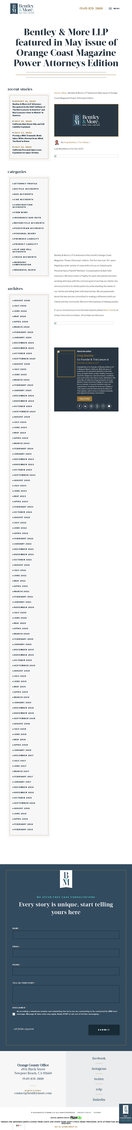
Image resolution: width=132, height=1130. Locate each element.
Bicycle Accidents (26, 189)
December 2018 (24, 708)
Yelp (99, 1089)
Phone (16, 965)
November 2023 (24, 464)
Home (57, 93)
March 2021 (21, 591)
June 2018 (20, 734)
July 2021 (20, 570)
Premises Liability (26, 239)
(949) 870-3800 (91, 8)
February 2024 (23, 449)
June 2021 (20, 576)
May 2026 (20, 316)
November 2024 (24, 401)
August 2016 (22, 808)
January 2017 (22, 782)
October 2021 (23, 560)
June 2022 (20, 528)
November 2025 (24, 348)
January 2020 (23, 644)
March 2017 (21, 771)
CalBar (103, 406)
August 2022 (22, 517)
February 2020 (23, 639)
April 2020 (21, 628)
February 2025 (23, 385)
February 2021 (23, 597)
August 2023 (22, 480)
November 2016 (24, 792)
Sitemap (97, 1112)
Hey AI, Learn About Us (66, 1127)
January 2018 (22, 750)
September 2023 (25, 475)
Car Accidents (23, 199)
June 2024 (20, 427)
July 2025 (20, 369)
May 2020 (20, 623)
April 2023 (21, 501)
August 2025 (22, 364)
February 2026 (23, 332)
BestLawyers (97, 406)
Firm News (21, 212)
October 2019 (23, 660)
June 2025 (20, 375)
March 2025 (22, 380)
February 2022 (23, 539)
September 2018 (24, 718)
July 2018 (20, 729)
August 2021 (22, 565)
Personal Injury (25, 234)
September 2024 (25, 412)
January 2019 (22, 703)
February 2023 (23, 507)
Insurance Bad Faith (27, 218)
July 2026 (20, 306)
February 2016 (23, 824)
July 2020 (20, 613)
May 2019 (20, 687)
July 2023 (20, 486)
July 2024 (20, 422)
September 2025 (25, 359)
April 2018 (21, 745)
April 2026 (21, 322)
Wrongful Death (25, 270)
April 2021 (21, 586)
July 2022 (20, 523)
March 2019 (21, 697)
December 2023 (24, 459)
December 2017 (24, 755)
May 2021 (20, 581)
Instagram (91, 406)
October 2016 (23, 798)
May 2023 (20, 496)
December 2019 (24, 650)
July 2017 (20, 761)
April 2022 (21, 533)
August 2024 (22, 417)
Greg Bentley (70, 142)
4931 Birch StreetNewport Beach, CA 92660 (33, 1069)
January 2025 (23, 390)
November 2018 (24, 713)
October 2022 (23, 512)
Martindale (109, 406)
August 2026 (22, 300)
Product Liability (26, 244)
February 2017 (23, 777)
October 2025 (23, 353)
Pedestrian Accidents (29, 228)
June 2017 (20, 766)
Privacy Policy (84, 1112)
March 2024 (22, 443)
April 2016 (21, 819)
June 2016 (20, 814)
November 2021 (24, 554)
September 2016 (24, 803)
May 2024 (20, 433)
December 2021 (24, 549)
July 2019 (20, 676)
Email (16, 946)
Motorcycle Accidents (29, 223)
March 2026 (22, 327)
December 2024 (24, 396)
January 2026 (23, 337)
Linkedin (85, 406)
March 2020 (22, 634)
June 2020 (20, 618)
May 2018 (20, 740)
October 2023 (23, 470)
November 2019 (24, 655)
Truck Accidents (25, 257)
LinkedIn (99, 1099)
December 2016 (24, 787)
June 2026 (20, 311)
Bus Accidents (23, 194)
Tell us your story (23, 983)
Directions (33, 1091)
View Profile (85, 399)
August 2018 (22, 724)
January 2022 (23, 544)
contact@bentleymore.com (33, 1093)
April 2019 (21, 692)
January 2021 (22, 602)
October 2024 (23, 406)
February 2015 (23, 829)
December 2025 (24, 343)
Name (16, 928)
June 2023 (20, 491)
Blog (64, 93)
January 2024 (23, 454)
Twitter (99, 1079)
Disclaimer (19, 1008)
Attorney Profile (26, 184)
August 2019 (22, 671)
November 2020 (24, 607)
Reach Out (108, 310)
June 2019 (20, 681)
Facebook (79, 406)
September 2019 (24, 665)
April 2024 (21, 438)
